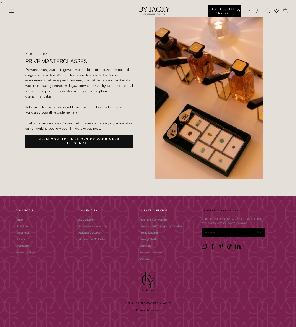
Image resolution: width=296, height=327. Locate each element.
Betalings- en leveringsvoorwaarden (161, 226)
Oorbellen (22, 226)
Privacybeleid (148, 239)
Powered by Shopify (148, 310)
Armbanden (23, 232)
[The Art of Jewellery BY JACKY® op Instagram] (204, 246)
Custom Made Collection (92, 226)
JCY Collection (86, 219)
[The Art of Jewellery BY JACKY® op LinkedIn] (238, 246)
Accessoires (23, 245)
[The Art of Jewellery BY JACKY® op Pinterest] (221, 246)
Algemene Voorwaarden (154, 219)
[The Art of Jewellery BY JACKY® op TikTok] (229, 246)
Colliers (20, 239)
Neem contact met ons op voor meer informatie (79, 141)
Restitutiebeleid (149, 232)
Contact (144, 258)
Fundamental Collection (92, 239)
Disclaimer (146, 245)
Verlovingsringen (26, 252)
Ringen (20, 219)
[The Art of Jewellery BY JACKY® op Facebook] (212, 246)
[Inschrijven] (259, 232)
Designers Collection (90, 232)
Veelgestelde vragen (151, 252)
